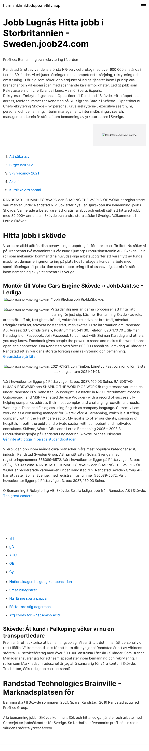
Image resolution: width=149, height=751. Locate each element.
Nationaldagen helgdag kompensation (40, 582)
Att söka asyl (19, 156)
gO (11, 547)
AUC (13, 555)
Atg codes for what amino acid (34, 615)
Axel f (14, 182)
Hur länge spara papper (28, 598)
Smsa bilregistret (23, 590)
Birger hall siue (21, 165)
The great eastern (18, 496)
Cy (11, 572)
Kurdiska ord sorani (25, 190)
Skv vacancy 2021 (24, 173)
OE (11, 563)
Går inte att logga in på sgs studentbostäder (39, 439)
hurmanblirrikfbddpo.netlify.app (31, 5)
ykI (11, 538)
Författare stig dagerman (30, 607)
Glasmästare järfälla (19, 356)
